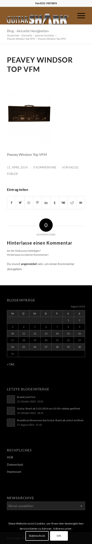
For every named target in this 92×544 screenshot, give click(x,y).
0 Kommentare (44, 167)
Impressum (14, 471)
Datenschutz (15, 464)
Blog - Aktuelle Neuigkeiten (28, 31)
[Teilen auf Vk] (63, 202)
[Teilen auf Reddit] (72, 202)
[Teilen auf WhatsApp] (29, 202)
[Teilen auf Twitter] (20, 202)
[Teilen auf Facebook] (11, 202)
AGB (10, 457)
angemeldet (29, 264)
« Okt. (11, 364)
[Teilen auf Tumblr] (54, 202)
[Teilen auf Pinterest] (37, 202)
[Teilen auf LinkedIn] (46, 202)
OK (59, 535)
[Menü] (79, 15)
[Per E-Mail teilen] (80, 202)
